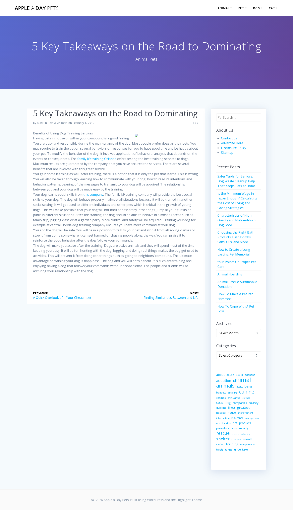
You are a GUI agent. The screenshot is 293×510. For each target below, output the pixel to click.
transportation (247, 444)
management (252, 418)
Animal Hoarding (230, 274)
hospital (221, 412)
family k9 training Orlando (96, 159)
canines (221, 398)
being (248, 386)
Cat (272, 8)
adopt (239, 374)
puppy (234, 428)
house (232, 412)
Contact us (229, 138)
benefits (221, 392)
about (220, 375)
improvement (245, 412)
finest (231, 407)
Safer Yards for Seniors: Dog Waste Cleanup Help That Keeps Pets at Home (236, 181)
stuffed (220, 444)
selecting (246, 433)
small (247, 439)
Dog (256, 8)
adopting (250, 375)
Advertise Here (232, 143)
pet (235, 423)
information (223, 417)
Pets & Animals (57, 123)
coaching (223, 402)
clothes (246, 398)
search (235, 433)
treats (219, 449)
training (232, 444)
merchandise (223, 423)
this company (93, 194)
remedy (243, 428)
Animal (223, 8)
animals (225, 385)
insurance (237, 418)
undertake (241, 449)
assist (239, 386)
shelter (223, 438)
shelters (236, 439)
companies (240, 403)
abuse (230, 375)
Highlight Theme (189, 500)
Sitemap (227, 152)
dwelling (221, 407)
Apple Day (37, 8)
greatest (243, 407)
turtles (228, 449)
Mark (40, 123)
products (245, 423)
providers (222, 428)
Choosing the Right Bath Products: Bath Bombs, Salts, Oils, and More (235, 237)
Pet (241, 8)
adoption (223, 380)
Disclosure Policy (233, 148)
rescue (223, 433)
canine (246, 391)
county (254, 403)
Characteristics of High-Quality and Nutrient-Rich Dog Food (236, 220)
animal (242, 379)
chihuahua (234, 398)
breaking (232, 392)
